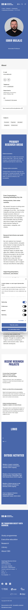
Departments (15, 8)
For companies (4, 574)
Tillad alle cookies (14, 325)
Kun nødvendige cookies (14, 329)
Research (8, 8)
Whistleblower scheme (6, 607)
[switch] (24, 306)
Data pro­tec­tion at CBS (6, 605)
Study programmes (9, 535)
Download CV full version (11, 100)
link (3, 441)
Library (4, 547)
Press (2, 571)
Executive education (9, 539)
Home (3, 8)
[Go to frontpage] (7, 4)
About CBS (5, 551)
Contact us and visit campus (8, 569)
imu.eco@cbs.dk (7, 74)
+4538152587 (10, 86)
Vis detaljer (21, 320)
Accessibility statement (18, 605)
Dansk (18, 4)
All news (3, 573)
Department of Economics (7, 10)
